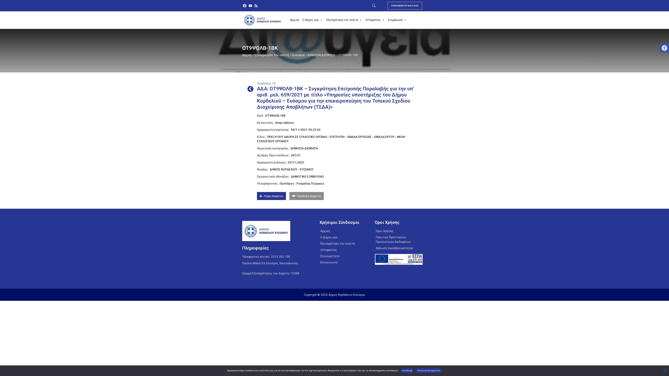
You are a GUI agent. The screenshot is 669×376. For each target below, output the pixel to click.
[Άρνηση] (664, 370)
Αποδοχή (407, 370)
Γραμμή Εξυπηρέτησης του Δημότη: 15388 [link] (270, 273)
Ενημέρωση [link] (395, 20)
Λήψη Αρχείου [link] (273, 196)
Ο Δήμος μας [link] (310, 20)
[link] (664, 48)
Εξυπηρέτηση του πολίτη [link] (342, 20)
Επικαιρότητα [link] (329, 256)
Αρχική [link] (294, 20)
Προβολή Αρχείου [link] (309, 196)
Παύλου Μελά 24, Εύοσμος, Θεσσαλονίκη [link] (270, 263)
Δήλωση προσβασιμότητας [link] (394, 248)
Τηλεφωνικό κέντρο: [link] (266, 256)
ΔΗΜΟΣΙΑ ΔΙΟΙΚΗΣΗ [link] (321, 55)
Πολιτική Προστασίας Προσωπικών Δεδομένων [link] (393, 240)
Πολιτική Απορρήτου (428, 370)
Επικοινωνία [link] (329, 262)
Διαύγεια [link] (298, 55)
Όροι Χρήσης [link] (384, 231)
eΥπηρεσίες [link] (373, 20)
